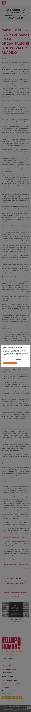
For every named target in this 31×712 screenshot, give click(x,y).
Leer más (18, 359)
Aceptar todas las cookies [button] (10, 363)
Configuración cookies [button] (9, 359)
